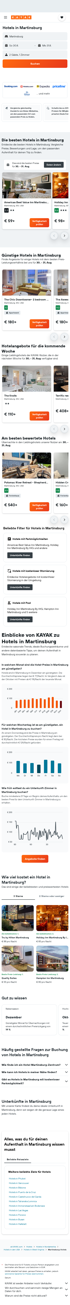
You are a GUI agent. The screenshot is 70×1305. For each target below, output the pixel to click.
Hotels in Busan (16, 1219)
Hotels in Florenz (17, 1214)
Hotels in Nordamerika (46, 1246)
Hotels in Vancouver (19, 1183)
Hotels (29, 1246)
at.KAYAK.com (16, 1246)
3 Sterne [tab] (18, 896)
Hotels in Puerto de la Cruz (22, 1192)
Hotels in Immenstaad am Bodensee (27, 1205)
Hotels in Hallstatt (18, 1224)
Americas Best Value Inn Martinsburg (26, 202)
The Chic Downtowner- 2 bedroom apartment (26, 299)
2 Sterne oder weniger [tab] (51, 896)
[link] (20, 555)
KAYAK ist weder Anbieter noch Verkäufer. (28, 1283)
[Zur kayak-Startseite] (21, 17)
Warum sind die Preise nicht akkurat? (26, 1295)
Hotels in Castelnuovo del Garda (25, 1196)
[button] (5, 17)
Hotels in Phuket (17, 1178)
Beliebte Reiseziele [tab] (17, 1159)
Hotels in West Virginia (34, 1249)
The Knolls (10, 395)
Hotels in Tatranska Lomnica (23, 1201)
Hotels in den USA (12, 1249)
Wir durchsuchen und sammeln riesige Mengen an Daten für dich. (34, 1289)
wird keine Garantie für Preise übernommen (24, 1274)
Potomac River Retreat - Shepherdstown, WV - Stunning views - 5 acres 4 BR (26, 482)
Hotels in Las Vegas (18, 1210)
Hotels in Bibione (17, 1187)
